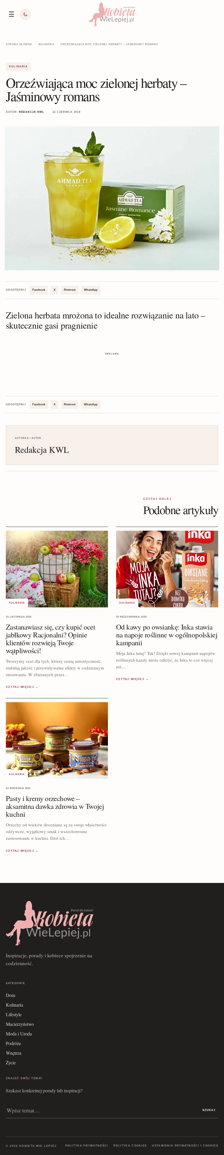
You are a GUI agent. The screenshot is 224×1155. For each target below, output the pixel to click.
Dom (10, 995)
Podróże (13, 1043)
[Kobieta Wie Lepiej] (112, 14)
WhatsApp (91, 289)
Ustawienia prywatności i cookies (185, 1145)
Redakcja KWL (31, 112)
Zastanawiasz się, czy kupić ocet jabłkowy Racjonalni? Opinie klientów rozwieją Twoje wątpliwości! (50, 638)
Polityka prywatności (86, 1145)
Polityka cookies (130, 1145)
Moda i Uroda (19, 1033)
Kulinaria (46, 44)
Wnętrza (13, 1053)
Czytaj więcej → (22, 686)
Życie (11, 1062)
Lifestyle (14, 1014)
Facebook (38, 289)
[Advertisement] (112, 365)
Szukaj (208, 1110)
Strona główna (19, 44)
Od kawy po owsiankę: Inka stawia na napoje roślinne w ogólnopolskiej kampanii (166, 634)
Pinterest (70, 289)
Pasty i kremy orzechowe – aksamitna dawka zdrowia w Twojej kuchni (55, 806)
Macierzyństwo (20, 1024)
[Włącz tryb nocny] (25, 14)
